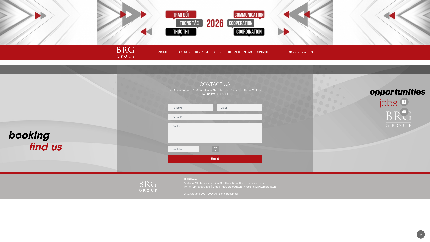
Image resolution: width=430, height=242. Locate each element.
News (248, 52)
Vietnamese (300, 52)
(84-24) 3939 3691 (199, 186)
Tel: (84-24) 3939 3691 (215, 94)
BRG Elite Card (229, 52)
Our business (181, 52)
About (162, 52)
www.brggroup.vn (265, 186)
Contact (262, 52)
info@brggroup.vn (179, 90)
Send (215, 158)
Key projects (205, 52)
